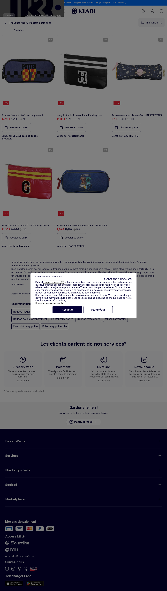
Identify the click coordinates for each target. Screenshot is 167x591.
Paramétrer (98, 309)
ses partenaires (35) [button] (53, 282)
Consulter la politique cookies (50, 303)
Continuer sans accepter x (48, 276)
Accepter (67, 309)
